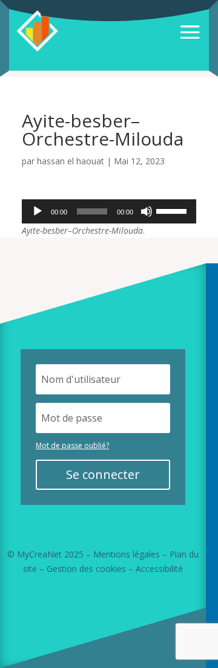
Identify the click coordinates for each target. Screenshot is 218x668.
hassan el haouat (70, 161)
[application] (109, 211)
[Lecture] (37, 211)
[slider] (173, 210)
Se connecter (103, 474)
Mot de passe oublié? (72, 445)
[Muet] (146, 211)
